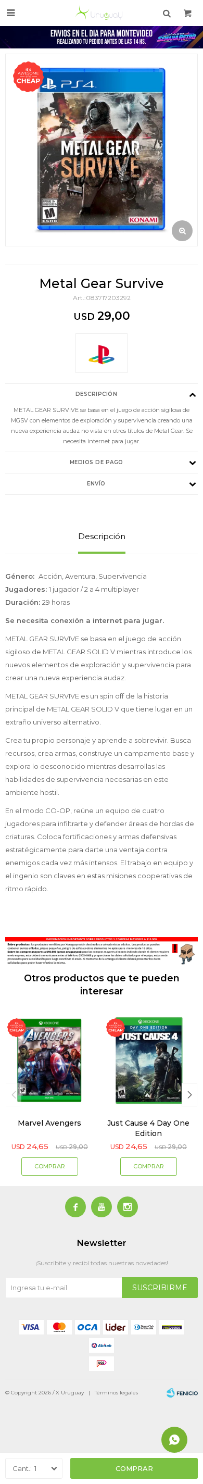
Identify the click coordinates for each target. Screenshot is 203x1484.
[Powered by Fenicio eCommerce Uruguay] (182, 1393)
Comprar (134, 1468)
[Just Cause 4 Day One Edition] (148, 1060)
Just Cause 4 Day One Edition (148, 1128)
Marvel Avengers (49, 1123)
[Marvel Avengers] (49, 1060)
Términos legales (116, 1392)
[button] (189, 1094)
